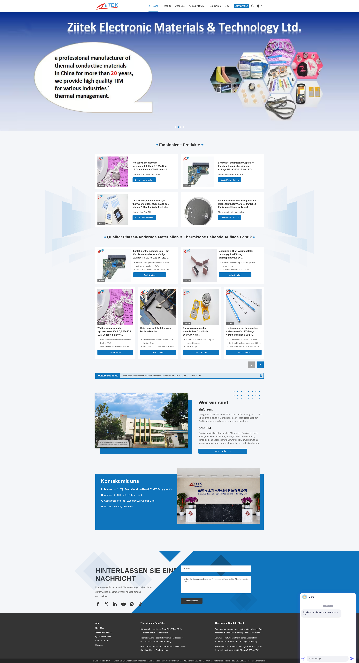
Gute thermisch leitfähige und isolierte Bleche (156, 330)
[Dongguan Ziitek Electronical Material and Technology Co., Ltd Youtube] (123, 604)
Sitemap (99, 645)
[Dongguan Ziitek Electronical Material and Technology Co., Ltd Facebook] (97, 604)
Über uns (180, 6)
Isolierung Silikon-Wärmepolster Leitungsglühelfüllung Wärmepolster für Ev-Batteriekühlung (236, 254)
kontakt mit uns (196, 6)
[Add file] (303, 658)
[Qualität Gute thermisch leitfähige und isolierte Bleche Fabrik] (158, 307)
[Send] (352, 658)
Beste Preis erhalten (144, 180)
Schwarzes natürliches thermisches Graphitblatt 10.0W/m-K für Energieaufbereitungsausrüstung (200, 332)
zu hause (153, 6)
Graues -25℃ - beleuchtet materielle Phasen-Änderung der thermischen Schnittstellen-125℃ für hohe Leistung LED (173, 376)
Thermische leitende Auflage (230, 174)
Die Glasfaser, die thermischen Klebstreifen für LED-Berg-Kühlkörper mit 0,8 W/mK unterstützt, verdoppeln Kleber (242, 332)
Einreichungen (192, 601)
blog (227, 6)
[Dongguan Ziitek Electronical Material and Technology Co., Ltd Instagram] (131, 604)
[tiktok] (140, 604)
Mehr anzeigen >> (223, 451)
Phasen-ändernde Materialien (231, 212)
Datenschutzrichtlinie (102, 661)
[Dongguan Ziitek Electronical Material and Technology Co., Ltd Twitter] (106, 604)
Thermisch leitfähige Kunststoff (146, 174)
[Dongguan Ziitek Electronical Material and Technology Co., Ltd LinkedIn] (114, 604)
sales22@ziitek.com (122, 506)
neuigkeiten (215, 6)
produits (167, 6)
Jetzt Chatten (241, 6)
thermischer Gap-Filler (142, 212)
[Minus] (352, 597)
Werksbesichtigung (103, 632)
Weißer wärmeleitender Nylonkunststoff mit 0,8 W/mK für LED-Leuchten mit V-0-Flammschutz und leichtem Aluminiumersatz (152, 166)
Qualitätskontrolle (103, 636)
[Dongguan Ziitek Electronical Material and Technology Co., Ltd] (110, 6)
